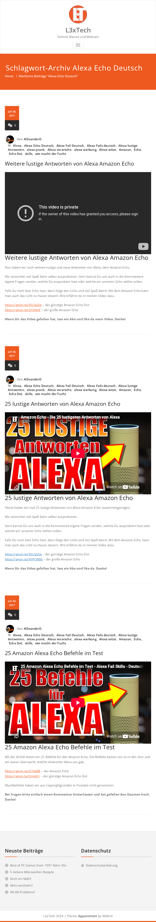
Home (9, 76)
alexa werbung (85, 150)
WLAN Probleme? (22, 892)
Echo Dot (15, 154)
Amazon (125, 150)
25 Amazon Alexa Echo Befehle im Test (54, 653)
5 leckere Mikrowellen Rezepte (32, 872)
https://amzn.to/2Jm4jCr (22, 776)
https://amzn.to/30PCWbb (24, 559)
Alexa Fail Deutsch (70, 145)
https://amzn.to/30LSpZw (23, 305)
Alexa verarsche (60, 150)
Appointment (87, 916)
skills (28, 154)
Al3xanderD (32, 139)
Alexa (17, 145)
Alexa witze (107, 150)
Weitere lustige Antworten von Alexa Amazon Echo (69, 163)
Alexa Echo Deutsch (39, 145)
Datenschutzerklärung (101, 865)
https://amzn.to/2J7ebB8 (23, 771)
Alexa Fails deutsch (101, 145)
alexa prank (36, 150)
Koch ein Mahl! (20, 879)
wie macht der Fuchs (50, 154)
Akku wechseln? (21, 885)
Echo (137, 150)
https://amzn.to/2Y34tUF (23, 310)
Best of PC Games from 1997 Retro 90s (38, 865)
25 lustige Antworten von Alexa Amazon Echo (62, 403)
